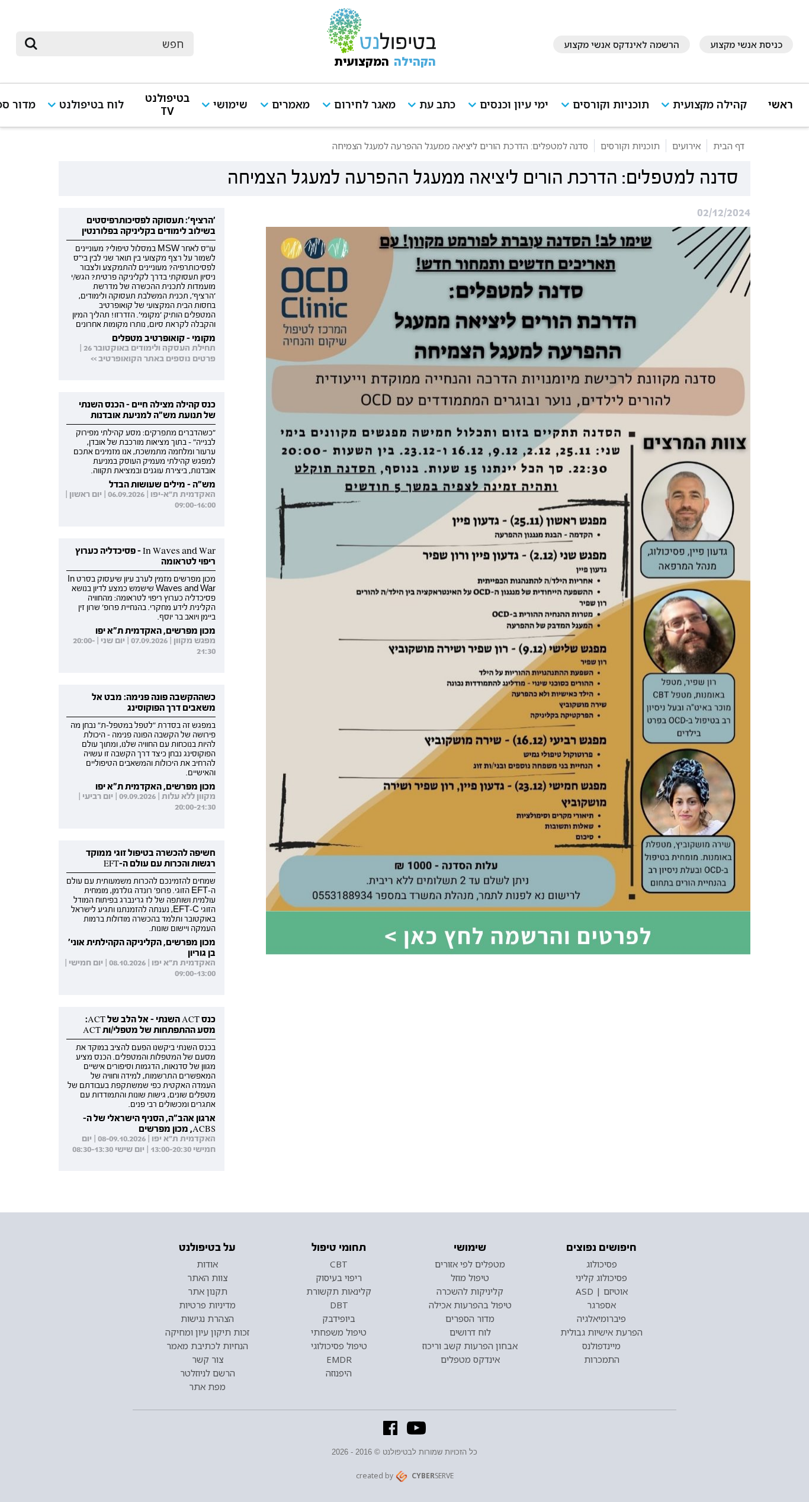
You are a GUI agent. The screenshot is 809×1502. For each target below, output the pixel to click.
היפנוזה (339, 1373)
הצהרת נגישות (207, 1318)
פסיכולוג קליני (601, 1277)
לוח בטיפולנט (91, 104)
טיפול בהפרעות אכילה (470, 1304)
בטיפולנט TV (167, 104)
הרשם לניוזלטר (207, 1373)
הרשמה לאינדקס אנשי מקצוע (621, 44)
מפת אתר (207, 1386)
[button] (708, 110)
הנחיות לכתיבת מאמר (207, 1345)
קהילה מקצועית (710, 104)
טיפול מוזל (470, 1277)
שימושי (230, 104)
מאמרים (291, 104)
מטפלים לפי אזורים (470, 1264)
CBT (339, 1264)
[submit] (31, 44)
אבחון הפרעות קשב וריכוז (470, 1345)
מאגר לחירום (365, 104)
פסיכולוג (601, 1264)
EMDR (339, 1359)
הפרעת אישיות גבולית (601, 1332)
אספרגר (601, 1304)
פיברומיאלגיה (601, 1318)
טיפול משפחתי (339, 1332)
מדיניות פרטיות (207, 1304)
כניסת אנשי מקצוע (746, 44)
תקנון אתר (207, 1291)
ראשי (780, 104)
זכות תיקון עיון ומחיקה (207, 1332)
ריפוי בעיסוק (339, 1277)
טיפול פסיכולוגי (339, 1345)
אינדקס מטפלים (470, 1359)
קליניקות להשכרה (469, 1291)
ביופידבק (338, 1318)
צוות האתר (207, 1277)
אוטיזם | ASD (602, 1291)
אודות (207, 1264)
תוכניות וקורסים (611, 104)
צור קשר (207, 1359)
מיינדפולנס (601, 1345)
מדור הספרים (470, 1318)
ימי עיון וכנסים (514, 104)
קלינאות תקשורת (338, 1291)
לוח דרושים (470, 1332)
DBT (339, 1304)
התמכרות (601, 1359)
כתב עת (437, 104)
